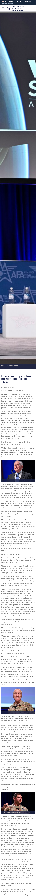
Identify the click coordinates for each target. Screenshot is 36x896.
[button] (8, 3)
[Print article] (3, 382)
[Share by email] (7, 382)
